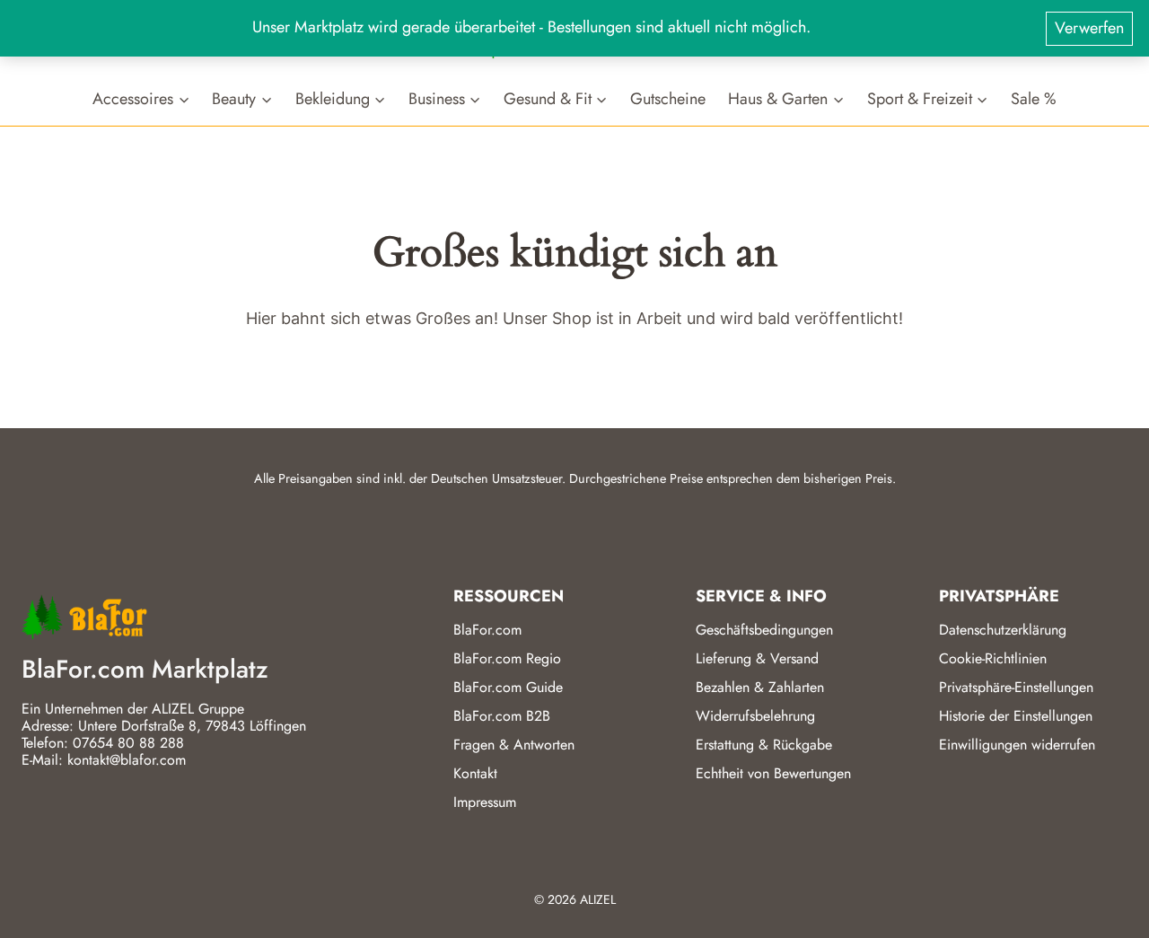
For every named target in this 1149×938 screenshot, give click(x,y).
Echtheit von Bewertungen (773, 773)
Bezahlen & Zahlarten (760, 687)
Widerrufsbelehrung (755, 716)
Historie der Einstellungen (1015, 716)
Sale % (1034, 98)
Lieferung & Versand (757, 658)
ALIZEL (598, 899)
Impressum (484, 802)
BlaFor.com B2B (501, 716)
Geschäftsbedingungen (764, 629)
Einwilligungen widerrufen (1017, 744)
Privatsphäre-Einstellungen (1016, 687)
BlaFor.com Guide (508, 687)
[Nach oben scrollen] (1103, 901)
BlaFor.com (487, 629)
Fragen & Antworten (513, 744)
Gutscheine (668, 98)
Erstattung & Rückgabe (764, 744)
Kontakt (475, 773)
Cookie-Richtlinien (993, 658)
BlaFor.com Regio (507, 658)
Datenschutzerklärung (1002, 629)
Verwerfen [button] (1089, 27)
